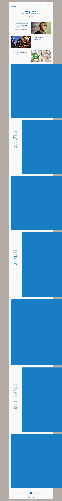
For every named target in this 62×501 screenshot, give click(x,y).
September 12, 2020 (36, 40)
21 (26, 493)
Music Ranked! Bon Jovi (22, 24)
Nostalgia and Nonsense (15, 256)
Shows (48, 6)
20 (24, 493)
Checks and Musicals (39, 38)
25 (35, 493)
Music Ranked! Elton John (15, 138)
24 (33, 493)
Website (34, 497)
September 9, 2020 (20, 54)
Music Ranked (22, 26)
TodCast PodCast (29, 497)
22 (28, 493)
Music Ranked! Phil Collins (15, 390)
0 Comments (26, 26)
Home (42, 6)
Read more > (26, 32)
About (45, 6)
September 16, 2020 (17, 26)
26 (37, 493)
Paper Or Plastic (21, 52)
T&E (40, 40)
